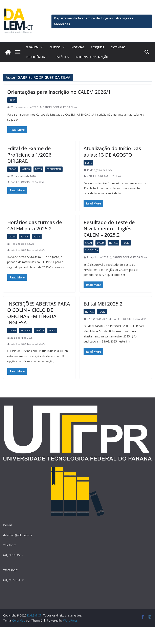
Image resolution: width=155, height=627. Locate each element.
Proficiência (35, 57)
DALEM (100, 242)
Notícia (26, 169)
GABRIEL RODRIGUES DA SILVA (60, 107)
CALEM (12, 236)
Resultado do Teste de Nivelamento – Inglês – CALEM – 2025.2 (109, 228)
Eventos (25, 330)
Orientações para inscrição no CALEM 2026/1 (59, 92)
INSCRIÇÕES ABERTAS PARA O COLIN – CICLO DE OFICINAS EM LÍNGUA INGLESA (38, 313)
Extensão (118, 47)
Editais (12, 169)
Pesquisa (97, 47)
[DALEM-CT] (8, 52)
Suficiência (91, 250)
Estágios (62, 57)
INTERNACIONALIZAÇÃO (91, 57)
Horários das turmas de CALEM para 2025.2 (34, 225)
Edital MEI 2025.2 (103, 303)
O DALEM (32, 47)
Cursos (55, 47)
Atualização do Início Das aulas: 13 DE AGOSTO (112, 151)
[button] (41, 47)
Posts (12, 100)
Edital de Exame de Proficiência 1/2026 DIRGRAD (29, 154)
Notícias (77, 47)
